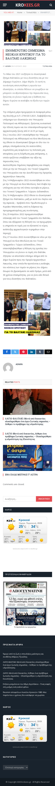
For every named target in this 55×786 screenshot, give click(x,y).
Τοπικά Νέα (47, 66)
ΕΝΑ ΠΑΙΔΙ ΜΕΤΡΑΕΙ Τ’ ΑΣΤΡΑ (21, 474)
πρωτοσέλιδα (20, 627)
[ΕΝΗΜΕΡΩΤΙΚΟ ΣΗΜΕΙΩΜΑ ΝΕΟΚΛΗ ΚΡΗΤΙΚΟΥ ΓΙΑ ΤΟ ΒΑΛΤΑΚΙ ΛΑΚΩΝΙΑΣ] (27, 33)
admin (8, 66)
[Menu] (5, 5)
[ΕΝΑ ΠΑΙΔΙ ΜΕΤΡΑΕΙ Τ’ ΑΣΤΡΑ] (27, 458)
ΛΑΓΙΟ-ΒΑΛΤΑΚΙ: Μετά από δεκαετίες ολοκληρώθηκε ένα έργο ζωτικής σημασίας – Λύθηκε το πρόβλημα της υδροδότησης (27, 421)
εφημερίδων (32, 627)
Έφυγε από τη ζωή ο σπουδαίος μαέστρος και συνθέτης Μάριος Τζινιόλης (23, 655)
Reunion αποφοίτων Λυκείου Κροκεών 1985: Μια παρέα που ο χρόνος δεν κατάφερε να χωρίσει (24, 693)
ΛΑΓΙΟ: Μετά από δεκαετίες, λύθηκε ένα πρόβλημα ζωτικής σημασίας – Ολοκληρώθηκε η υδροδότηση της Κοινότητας (28, 436)
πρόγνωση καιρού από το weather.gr (25, 549)
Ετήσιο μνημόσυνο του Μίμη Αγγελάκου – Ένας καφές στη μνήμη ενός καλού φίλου (27, 685)
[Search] (50, 5)
